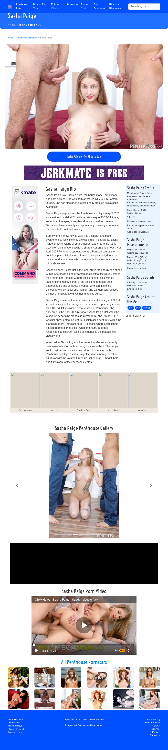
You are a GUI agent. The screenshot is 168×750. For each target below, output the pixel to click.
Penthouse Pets (22, 6)
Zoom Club (84, 6)
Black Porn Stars (16, 719)
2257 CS (156, 729)
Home (10, 37)
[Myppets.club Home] (10, 6)
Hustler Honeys (15, 726)
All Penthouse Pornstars (84, 662)
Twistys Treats (15, 732)
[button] (17, 486)
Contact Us (155, 735)
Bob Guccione (99, 6)
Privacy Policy (153, 719)
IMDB (131, 307)
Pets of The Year (39, 6)
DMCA (157, 726)
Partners (156, 732)
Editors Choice (55, 6)
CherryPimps (14, 722)
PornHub (146, 307)
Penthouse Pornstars (27, 37)
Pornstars (72, 4)
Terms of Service (152, 722)
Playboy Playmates (115, 6)
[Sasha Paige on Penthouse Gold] (84, 96)
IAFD (138, 307)
